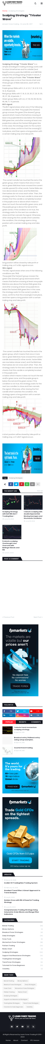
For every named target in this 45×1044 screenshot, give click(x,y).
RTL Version (34, 1040)
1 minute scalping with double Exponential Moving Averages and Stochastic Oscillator (33, 515)
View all (40, 491)
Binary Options (22, 929)
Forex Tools (22, 939)
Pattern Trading (22, 945)
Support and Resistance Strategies (22, 955)
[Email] (32, 484)
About (15, 1040)
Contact (24, 1040)
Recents (22, 722)
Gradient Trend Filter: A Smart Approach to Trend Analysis (22, 891)
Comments (36, 722)
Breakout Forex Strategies (22, 932)
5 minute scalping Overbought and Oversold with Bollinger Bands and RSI (10, 545)
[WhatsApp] (27, 484)
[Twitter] (16, 484)
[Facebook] (10, 484)
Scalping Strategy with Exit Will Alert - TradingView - (10, 514)
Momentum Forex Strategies (22, 942)
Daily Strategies (22, 935)
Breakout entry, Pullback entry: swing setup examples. (27, 739)
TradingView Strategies (22, 959)
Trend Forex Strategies (22, 962)
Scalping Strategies (16, 11)
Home (4, 11)
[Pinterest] (21, 484)
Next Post (37, 617)
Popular (9, 722)
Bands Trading (22, 926)
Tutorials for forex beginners (22, 965)
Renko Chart (22, 949)
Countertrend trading (23, 748)
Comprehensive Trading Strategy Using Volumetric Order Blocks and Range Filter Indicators (21, 912)
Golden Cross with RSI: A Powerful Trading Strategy (21, 901)
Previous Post (9, 617)
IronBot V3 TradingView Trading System (21, 883)
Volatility (22, 969)
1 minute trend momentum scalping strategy (25, 728)
